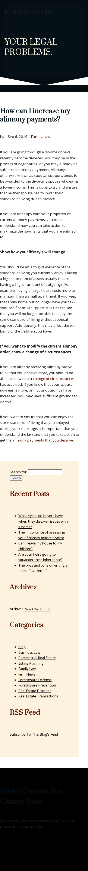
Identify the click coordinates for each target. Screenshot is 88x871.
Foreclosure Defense (35, 679)
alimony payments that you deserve (42, 440)
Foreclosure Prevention (37, 685)
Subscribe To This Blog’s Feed (34, 734)
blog (22, 646)
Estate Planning (31, 663)
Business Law (29, 652)
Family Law (40, 136)
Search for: (18, 472)
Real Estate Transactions (38, 696)
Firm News (26, 674)
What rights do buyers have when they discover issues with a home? (43, 521)
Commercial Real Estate (37, 657)
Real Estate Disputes (34, 690)
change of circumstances (54, 378)
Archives (16, 608)
